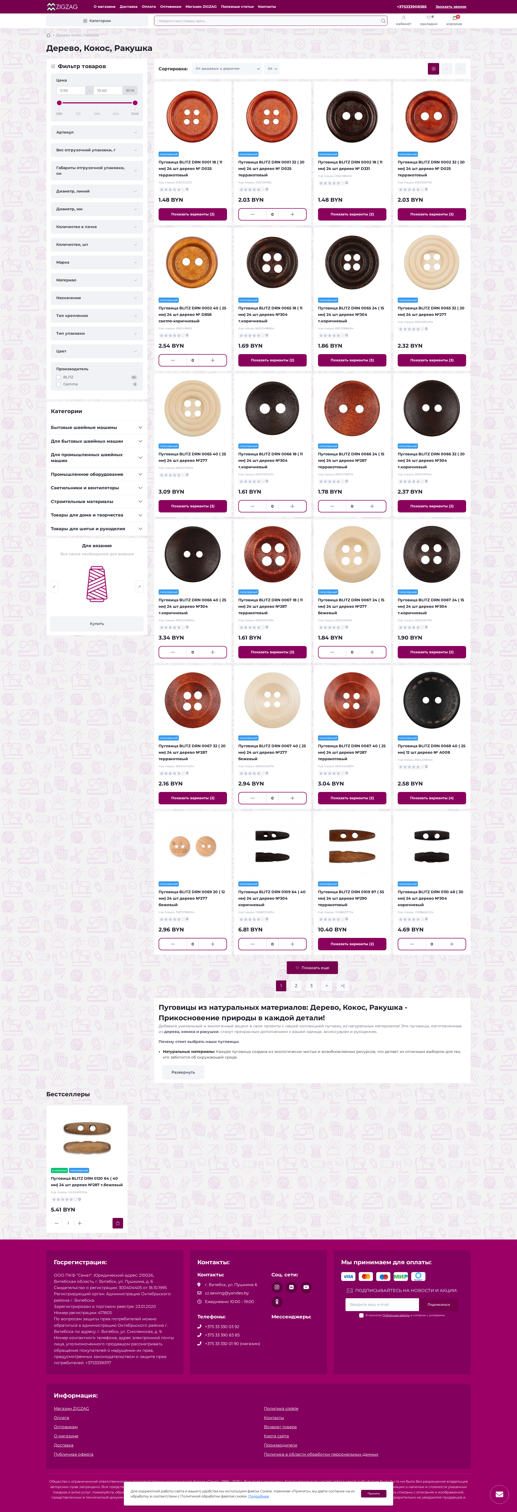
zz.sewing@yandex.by (227, 1292)
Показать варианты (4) (432, 798)
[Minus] (252, 214)
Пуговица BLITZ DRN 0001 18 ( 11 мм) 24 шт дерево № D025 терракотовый (190, 168)
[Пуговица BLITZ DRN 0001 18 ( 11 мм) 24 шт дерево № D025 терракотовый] (193, 116)
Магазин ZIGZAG (201, 7)
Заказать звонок (451, 7)
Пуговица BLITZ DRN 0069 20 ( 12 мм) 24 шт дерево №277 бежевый (192, 898)
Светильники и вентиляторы (85, 487)
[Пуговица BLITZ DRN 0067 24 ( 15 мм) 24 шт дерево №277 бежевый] (352, 554)
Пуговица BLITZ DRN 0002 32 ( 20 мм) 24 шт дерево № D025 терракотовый (431, 168)
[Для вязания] (97, 584)
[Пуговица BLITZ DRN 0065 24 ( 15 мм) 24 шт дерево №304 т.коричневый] (352, 262)
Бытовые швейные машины (84, 427)
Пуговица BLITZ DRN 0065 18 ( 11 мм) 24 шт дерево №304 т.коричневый (270, 314)
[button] (54, 586)
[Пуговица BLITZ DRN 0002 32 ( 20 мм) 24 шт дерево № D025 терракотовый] (432, 116)
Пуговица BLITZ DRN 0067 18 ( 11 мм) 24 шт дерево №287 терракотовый (270, 606)
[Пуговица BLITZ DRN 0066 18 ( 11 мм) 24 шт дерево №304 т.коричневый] (272, 408)
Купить (97, 623)
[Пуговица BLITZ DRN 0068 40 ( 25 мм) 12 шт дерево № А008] (432, 700)
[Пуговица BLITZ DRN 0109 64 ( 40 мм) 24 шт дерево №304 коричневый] (272, 846)
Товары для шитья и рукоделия (88, 528)
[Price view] (460, 69)
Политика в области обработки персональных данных (321, 1454)
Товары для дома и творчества (87, 515)
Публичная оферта (396, 1315)
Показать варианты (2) (193, 214)
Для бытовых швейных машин (87, 441)
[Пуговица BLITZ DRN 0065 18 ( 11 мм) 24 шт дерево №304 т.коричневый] (272, 262)
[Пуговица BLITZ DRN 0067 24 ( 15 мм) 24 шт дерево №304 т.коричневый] (432, 554)
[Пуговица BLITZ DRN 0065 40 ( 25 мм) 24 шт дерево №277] (193, 408)
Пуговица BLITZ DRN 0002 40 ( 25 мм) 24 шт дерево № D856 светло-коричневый (192, 314)
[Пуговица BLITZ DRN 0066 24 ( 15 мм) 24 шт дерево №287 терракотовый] (352, 408)
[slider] (59, 103)
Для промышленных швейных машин (87, 457)
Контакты (267, 7)
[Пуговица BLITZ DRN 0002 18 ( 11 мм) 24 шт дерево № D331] (352, 116)
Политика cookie (281, 1408)
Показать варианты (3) (352, 360)
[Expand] (140, 427)
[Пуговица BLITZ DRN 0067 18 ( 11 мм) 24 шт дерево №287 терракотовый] (272, 554)
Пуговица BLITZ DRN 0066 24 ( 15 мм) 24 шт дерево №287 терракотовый (351, 460)
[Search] (383, 21)
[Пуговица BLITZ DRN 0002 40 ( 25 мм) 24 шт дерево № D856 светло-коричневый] (193, 262)
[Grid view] (433, 69)
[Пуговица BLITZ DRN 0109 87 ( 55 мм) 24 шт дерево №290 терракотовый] (352, 846)
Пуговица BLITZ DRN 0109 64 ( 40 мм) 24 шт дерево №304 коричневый (272, 898)
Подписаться (439, 1305)
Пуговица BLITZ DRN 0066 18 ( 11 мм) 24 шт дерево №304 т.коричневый (270, 460)
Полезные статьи (237, 7)
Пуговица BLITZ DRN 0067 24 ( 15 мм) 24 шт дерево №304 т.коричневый (431, 606)
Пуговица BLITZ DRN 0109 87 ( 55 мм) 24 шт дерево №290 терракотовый (351, 898)
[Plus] (292, 214)
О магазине (105, 7)
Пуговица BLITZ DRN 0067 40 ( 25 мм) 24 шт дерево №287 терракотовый (352, 752)
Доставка (129, 7)
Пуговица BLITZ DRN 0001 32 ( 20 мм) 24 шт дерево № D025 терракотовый (271, 168)
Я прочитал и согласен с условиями (405, 1315)
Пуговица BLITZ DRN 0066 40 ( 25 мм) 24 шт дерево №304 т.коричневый (192, 606)
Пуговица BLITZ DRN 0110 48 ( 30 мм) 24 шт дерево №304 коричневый (430, 898)
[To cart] (118, 1223)
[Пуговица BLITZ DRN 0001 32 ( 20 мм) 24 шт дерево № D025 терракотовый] (272, 116)
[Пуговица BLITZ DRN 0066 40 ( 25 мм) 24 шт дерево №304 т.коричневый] (193, 554)
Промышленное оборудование (87, 474)
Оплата (149, 7)
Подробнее (258, 1496)
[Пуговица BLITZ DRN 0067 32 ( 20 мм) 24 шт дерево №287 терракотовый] (193, 700)
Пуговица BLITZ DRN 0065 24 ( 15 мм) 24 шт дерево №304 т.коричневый (351, 314)
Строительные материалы (82, 501)
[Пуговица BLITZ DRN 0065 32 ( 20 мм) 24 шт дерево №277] (432, 262)
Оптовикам (170, 7)
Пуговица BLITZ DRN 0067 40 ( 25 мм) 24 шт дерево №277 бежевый (272, 752)
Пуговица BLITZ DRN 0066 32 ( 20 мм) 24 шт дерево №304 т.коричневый (431, 460)
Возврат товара (280, 1426)
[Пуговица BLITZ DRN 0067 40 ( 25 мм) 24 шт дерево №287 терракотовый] (352, 700)
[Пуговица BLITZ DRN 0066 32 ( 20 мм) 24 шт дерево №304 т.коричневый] (432, 408)
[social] (277, 1287)
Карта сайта (276, 1435)
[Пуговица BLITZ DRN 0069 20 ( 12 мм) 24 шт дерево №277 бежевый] (193, 846)
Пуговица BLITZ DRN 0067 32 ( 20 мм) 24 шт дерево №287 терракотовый (192, 752)
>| (343, 985)
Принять (374, 1493)
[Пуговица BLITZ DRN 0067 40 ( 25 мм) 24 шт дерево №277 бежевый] (272, 700)
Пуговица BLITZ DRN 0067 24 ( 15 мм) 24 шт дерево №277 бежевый (351, 606)
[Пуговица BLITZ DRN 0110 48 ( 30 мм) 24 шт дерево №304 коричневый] (432, 846)
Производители (280, 1445)
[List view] (447, 69)
